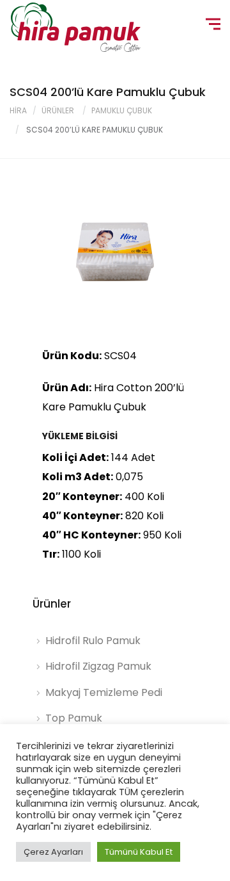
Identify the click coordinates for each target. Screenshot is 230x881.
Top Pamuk (73, 718)
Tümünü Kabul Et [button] (138, 852)
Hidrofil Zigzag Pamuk (98, 666)
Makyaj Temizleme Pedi (103, 692)
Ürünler (58, 110)
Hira (18, 110)
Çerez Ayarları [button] (53, 852)
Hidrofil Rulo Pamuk (93, 640)
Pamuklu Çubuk (121, 110)
